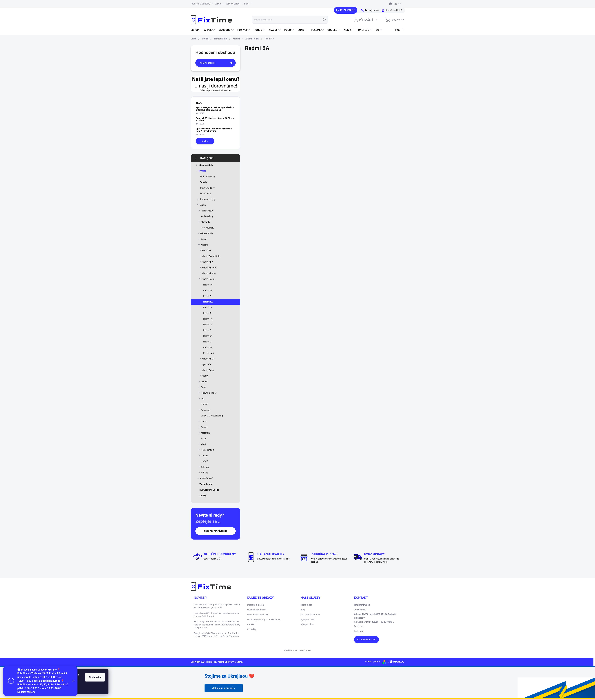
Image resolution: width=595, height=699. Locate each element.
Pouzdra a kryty (207, 199)
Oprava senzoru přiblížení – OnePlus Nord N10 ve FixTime (214, 129)
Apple (203, 239)
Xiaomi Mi (206, 250)
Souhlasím (95, 677)
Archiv (205, 141)
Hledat (324, 19)
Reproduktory (207, 227)
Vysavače (206, 364)
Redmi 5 (207, 296)
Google (204, 455)
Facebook (359, 626)
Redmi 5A (208, 302)
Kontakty (251, 629)
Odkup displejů (232, 3)
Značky (202, 495)
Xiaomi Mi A (207, 262)
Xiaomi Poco (208, 370)
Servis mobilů (206, 165)
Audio (203, 205)
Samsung (205, 410)
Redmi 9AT (208, 336)
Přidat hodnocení (207, 63)
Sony (203, 387)
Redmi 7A (207, 319)
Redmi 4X (207, 284)
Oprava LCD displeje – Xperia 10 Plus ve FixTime (215, 119)
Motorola (205, 433)
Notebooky (205, 193)
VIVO (203, 444)
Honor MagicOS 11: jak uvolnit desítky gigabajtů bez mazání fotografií (217, 614)
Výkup (218, 3)
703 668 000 (360, 609)
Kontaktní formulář (366, 639)
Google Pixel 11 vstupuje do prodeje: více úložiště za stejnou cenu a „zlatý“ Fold (217, 606)
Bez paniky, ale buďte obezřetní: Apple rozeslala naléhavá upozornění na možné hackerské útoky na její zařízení (217, 624)
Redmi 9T (207, 324)
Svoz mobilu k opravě (311, 614)
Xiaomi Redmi (208, 279)
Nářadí (204, 461)
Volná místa (306, 605)
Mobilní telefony (207, 176)
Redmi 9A (207, 347)
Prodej (202, 171)
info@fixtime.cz (362, 605)
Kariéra (250, 624)
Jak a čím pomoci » (223, 688)
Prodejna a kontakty (200, 3)
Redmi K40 (208, 353)
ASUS (203, 438)
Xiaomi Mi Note (209, 267)
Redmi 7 (207, 313)
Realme (204, 427)
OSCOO (204, 404)
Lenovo (204, 381)
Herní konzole (207, 450)
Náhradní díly (206, 233)
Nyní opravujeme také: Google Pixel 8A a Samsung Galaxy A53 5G (215, 108)
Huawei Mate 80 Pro (209, 490)
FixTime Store (290, 650)
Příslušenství (207, 210)
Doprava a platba (255, 605)
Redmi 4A (207, 290)
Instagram (359, 631)
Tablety (203, 182)
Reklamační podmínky (257, 614)
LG (202, 398)
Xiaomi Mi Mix (208, 358)
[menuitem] (196, 30)
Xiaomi (204, 245)
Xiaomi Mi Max (209, 273)
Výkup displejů (307, 619)
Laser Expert (305, 650)
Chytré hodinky (207, 188)
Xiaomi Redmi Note (211, 256)
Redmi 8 (207, 330)
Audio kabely (207, 216)
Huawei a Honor (208, 393)
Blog (246, 3)
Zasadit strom (206, 484)
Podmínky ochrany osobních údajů (263, 619)
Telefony (205, 467)
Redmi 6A (207, 307)
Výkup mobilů (307, 624)
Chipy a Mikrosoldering (212, 415)
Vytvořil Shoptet (372, 661)
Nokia (204, 421)
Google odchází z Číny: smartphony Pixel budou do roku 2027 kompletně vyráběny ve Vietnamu (216, 635)
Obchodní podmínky (257, 609)
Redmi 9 (207, 341)
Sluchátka (206, 222)
